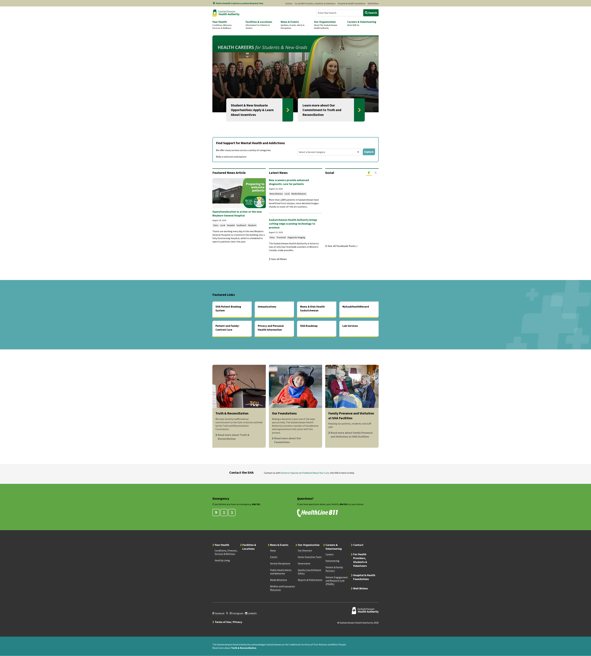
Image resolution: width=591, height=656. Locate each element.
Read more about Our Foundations (287, 440)
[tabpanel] (352, 213)
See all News (279, 259)
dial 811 (344, 504)
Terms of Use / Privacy (228, 622)
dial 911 (256, 504)
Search (372, 12)
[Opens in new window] (227, 613)
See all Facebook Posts (344, 246)
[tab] (369, 172)
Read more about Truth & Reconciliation (233, 436)
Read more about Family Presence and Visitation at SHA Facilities (352, 434)
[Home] (225, 13)
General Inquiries (290, 472)
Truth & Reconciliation (243, 647)
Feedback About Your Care (315, 472)
